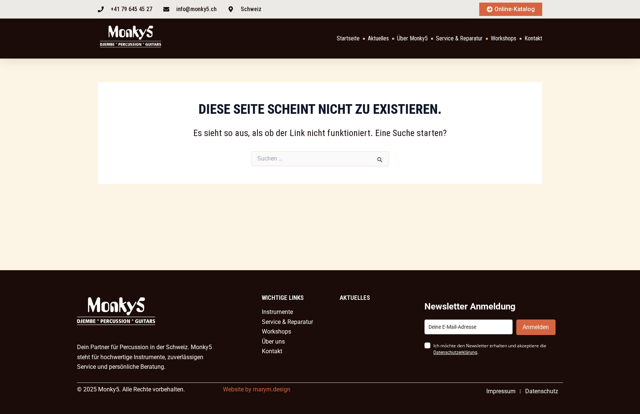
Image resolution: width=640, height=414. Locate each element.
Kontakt (533, 38)
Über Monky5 (412, 38)
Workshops (503, 38)
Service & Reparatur (459, 38)
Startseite (348, 38)
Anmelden (536, 327)
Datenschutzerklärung (455, 352)
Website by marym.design (256, 389)
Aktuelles (378, 38)
